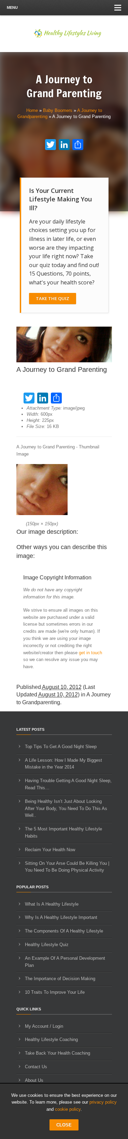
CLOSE (64, 1124)
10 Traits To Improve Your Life (55, 992)
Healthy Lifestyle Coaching (51, 1039)
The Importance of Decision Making (60, 978)
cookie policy (68, 1109)
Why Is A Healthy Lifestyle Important (61, 917)
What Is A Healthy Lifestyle (52, 904)
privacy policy (103, 1102)
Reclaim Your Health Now (50, 849)
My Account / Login (44, 1026)
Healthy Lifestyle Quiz (47, 944)
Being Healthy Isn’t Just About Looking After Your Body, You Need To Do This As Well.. (66, 808)
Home (32, 110)
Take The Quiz (52, 298)
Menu (12, 7)
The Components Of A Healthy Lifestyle (64, 931)
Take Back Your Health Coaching (57, 1053)
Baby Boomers (57, 110)
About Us (34, 1080)
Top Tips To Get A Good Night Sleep (61, 746)
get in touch (90, 652)
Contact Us (36, 1066)
